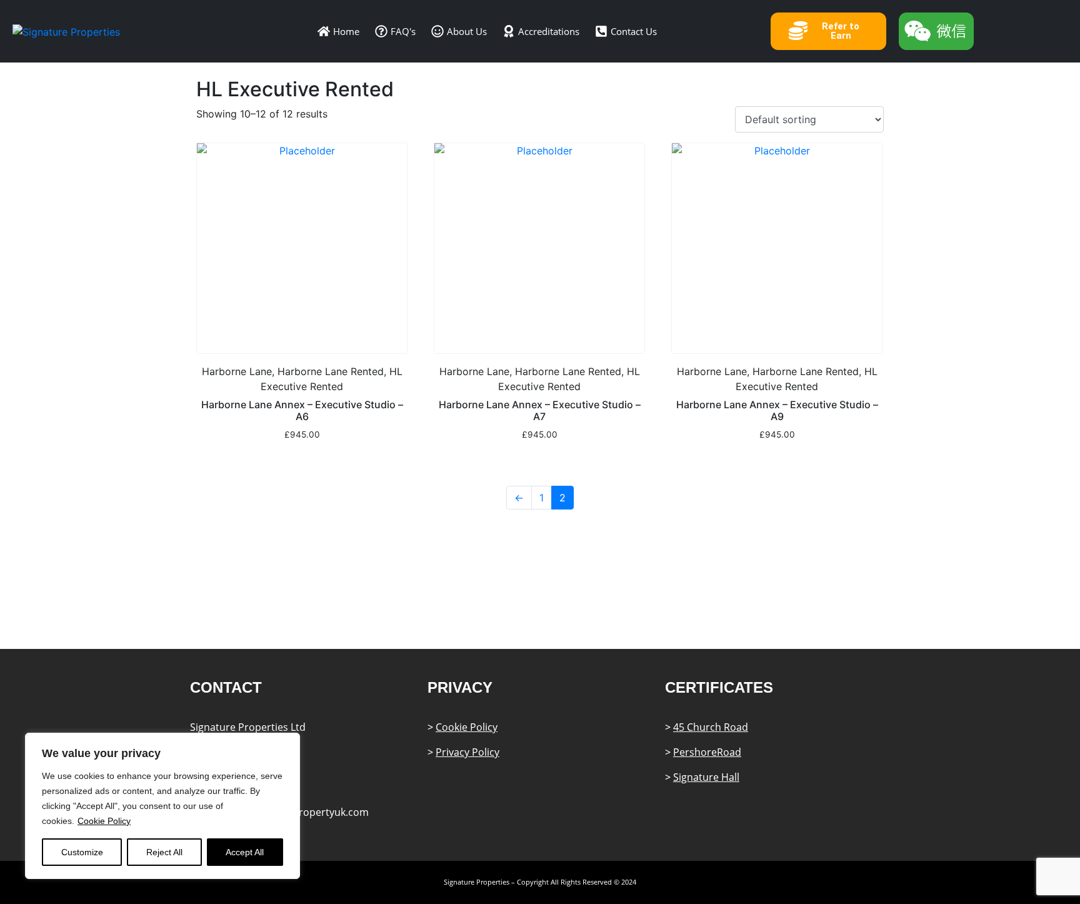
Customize (82, 852)
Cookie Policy (104, 821)
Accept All (245, 852)
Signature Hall (706, 777)
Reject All (164, 852)
